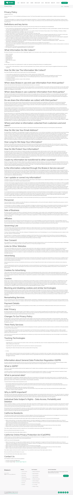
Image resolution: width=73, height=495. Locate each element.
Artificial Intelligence (36, 480)
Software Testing (35, 486)
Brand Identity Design (36, 482)
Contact (58, 2)
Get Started (64, 2)
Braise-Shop (23, 2)
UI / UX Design (35, 484)
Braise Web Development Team (13, 493)
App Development (35, 473)
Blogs (42, 2)
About (28, 2)
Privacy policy (24, 473)
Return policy (24, 475)
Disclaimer (23, 484)
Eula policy (23, 482)
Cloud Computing (35, 475)
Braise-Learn (47, 2)
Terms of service (24, 471)
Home (18, 2)
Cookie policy (24, 480)
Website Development (36, 471)
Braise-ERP (53, 2)
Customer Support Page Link (20, 461)
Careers (31, 2)
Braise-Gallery (37, 2)
